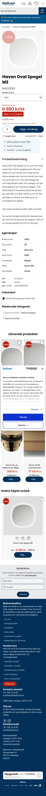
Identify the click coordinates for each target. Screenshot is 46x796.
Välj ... (12, 479)
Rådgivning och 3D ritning (15, 640)
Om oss (7, 619)
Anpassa (21, 425)
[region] (23, 159)
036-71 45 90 (12, 692)
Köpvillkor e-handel (12, 666)
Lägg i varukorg (25, 130)
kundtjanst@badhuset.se (13, 695)
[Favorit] (42, 33)
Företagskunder (10, 623)
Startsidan (6, 27)
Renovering (9, 632)
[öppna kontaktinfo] (23, 3)
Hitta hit (6, 758)
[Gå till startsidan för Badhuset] (8, 3)
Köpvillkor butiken (11, 661)
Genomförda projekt (12, 636)
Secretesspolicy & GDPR (14, 670)
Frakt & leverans (11, 674)
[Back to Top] (42, 780)
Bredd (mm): (8, 92)
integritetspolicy (31, 575)
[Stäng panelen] (42, 369)
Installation (8, 628)
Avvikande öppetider (11, 744)
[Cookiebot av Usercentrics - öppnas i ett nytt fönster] (27, 368)
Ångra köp (10, 684)
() (20, 298)
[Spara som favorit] (19, 343)
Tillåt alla (23, 417)
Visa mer (35, 409)
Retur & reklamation (12, 679)
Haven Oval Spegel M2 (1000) (24, 27)
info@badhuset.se (10, 730)
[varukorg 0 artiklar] (43, 3)
